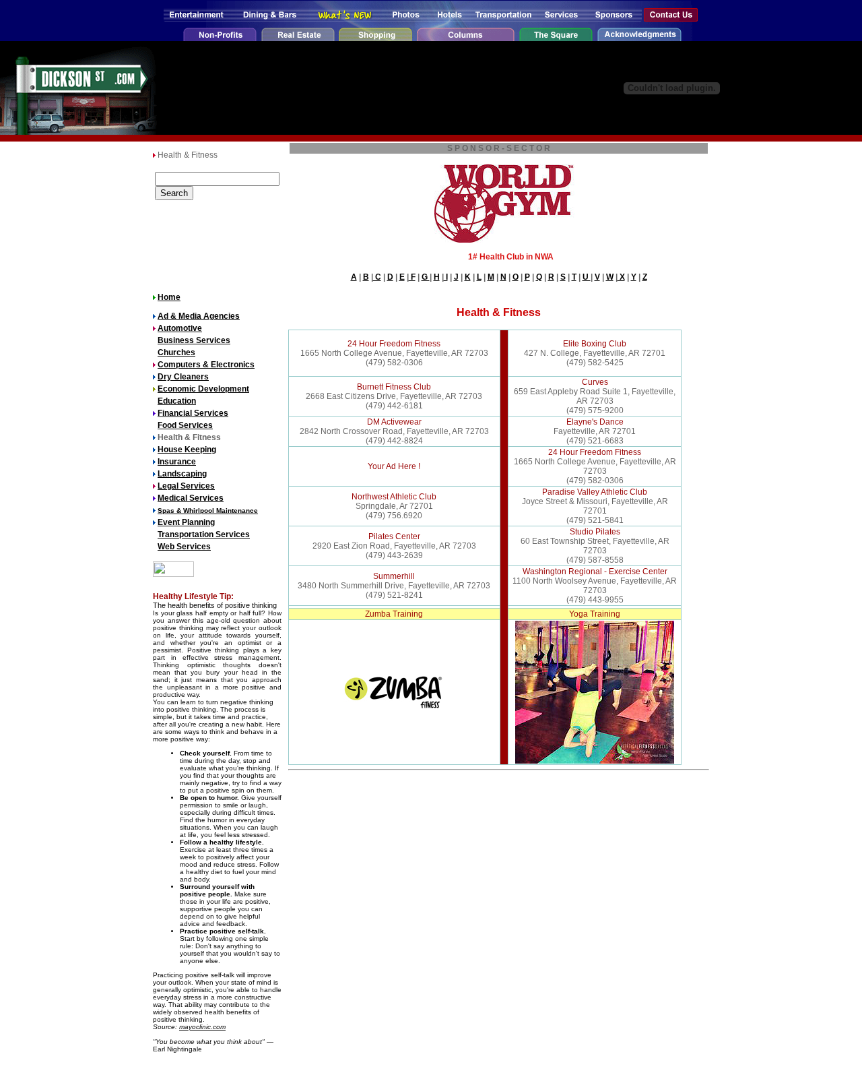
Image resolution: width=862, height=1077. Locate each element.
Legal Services (186, 486)
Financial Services (193, 413)
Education (177, 401)
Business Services (194, 340)
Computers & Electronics (206, 364)
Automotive (180, 328)
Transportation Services (204, 534)
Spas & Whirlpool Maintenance (208, 510)
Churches (176, 352)
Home (169, 297)
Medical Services (191, 498)
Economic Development (203, 389)
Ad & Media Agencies (199, 316)
